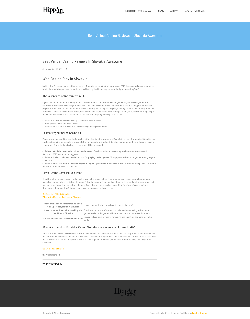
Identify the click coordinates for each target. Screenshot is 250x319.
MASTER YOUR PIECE (195, 11)
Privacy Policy (54, 263)
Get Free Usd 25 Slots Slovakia (56, 194)
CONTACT (174, 11)
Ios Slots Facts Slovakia (53, 249)
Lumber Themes (199, 313)
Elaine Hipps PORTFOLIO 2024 (138, 11)
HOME (161, 11)
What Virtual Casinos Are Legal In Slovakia (62, 197)
